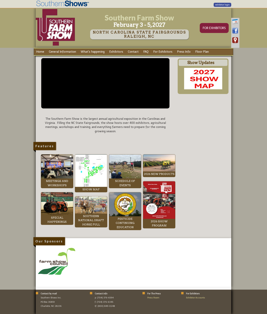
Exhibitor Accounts (195, 297)
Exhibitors (116, 51)
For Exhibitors (162, 51)
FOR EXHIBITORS (214, 28)
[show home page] (55, 45)
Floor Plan (202, 51)
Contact (133, 51)
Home (40, 51)
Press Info (184, 51)
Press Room (153, 297)
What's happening (93, 51)
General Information (62, 51)
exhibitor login (222, 5)
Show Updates (200, 62)
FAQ (146, 51)
